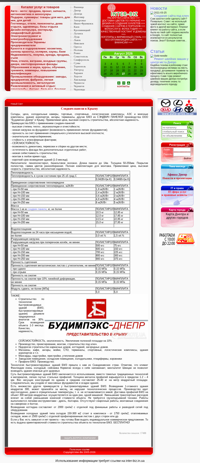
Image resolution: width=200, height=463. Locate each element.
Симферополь (81, 59)
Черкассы (79, 82)
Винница (79, 7)
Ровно (77, 53)
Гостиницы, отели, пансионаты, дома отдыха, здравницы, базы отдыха (36, 25)
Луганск (78, 33)
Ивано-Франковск (83, 23)
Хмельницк (80, 79)
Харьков (78, 73)
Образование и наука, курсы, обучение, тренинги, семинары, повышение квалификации (38, 70)
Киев (76, 26)
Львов (77, 40)
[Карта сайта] (128, 82)
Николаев (79, 43)
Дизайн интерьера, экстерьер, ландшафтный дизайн (32, 31)
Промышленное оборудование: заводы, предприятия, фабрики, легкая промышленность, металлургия (39, 79)
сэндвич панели (37, 209)
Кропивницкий (82, 30)
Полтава (78, 50)
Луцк (76, 36)
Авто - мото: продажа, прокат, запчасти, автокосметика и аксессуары (38, 12)
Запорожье (80, 20)
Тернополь (80, 66)
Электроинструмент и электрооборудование (26, 37)
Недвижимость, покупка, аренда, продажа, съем (40, 56)
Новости (158, 8)
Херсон (78, 76)
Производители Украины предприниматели (28, 44)
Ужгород (79, 69)
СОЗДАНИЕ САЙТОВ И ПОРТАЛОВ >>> (123, 26)
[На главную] (119, 82)
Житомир (79, 17)
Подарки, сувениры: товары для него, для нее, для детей (40, 19)
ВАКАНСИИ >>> (123, 42)
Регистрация (177, 144)
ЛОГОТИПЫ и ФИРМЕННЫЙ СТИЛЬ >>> (123, 37)
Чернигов (79, 86)
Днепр (77, 10)
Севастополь (81, 56)
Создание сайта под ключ (171, 15)
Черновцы (79, 89)
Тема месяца (177, 166)
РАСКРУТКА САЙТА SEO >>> (123, 18)
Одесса (78, 46)
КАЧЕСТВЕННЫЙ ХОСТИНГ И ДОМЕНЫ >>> (123, 33)
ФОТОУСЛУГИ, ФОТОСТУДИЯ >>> (123, 29)
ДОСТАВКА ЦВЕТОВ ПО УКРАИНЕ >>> (123, 20)
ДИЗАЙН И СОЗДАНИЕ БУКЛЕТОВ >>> (123, 23)
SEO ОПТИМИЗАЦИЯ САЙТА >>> (123, 39)
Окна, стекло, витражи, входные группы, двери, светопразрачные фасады (39, 62)
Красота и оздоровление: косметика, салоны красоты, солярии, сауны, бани (38, 50)
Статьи (157, 51)
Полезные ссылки (79, 449)
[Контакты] (123, 82)
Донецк (78, 13)
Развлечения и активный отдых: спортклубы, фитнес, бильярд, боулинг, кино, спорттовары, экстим (38, 89)
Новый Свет (17, 104)
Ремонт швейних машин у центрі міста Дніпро (169, 60)
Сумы (77, 63)
